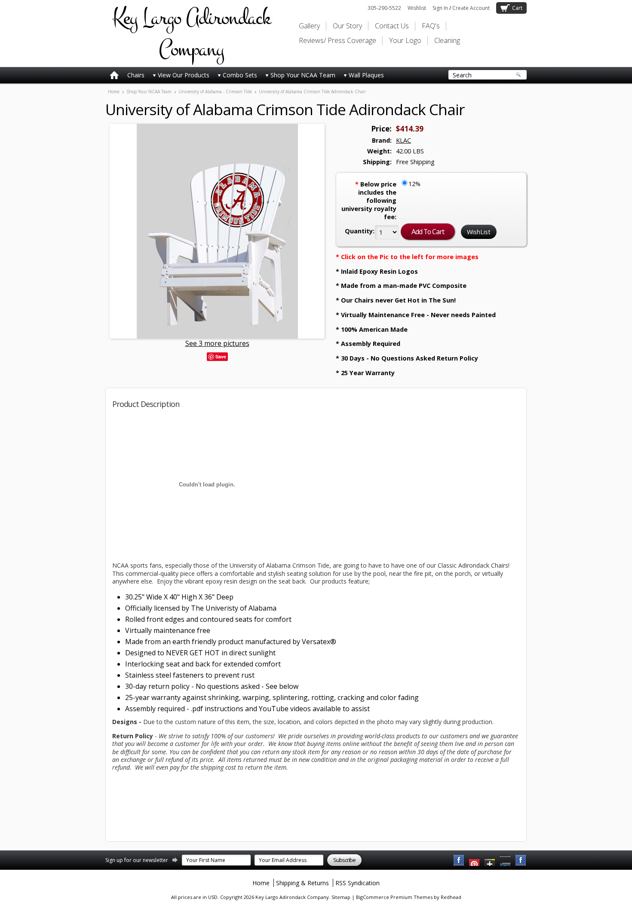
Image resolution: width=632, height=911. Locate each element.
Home (114, 92)
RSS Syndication (357, 883)
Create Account (471, 8)
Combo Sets (240, 75)
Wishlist (417, 8)
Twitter (490, 860)
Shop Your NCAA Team (302, 75)
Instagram (521, 860)
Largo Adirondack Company (191, 33)
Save (220, 356)
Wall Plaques (366, 75)
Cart (517, 8)
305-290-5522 (384, 8)
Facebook (459, 860)
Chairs (135, 75)
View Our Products (183, 75)
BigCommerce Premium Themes (394, 897)
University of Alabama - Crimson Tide (215, 92)
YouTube (474, 860)
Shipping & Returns (302, 883)
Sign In (440, 8)
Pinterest (505, 860)
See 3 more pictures (217, 343)
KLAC (403, 140)
